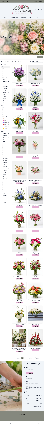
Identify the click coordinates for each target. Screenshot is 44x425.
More (38, 17)
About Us (36, 1)
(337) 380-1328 (5, 1)
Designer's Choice (14, 17)
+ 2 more (36, 384)
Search (40, 57)
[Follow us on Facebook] (22, 417)
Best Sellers (23, 17)
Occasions (31, 17)
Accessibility (37, 423)
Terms (29, 423)
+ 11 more (30, 388)
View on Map (30, 373)
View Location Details (37, 406)
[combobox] (37, 62)
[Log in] (39, 9)
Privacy (32, 423)
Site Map (41, 423)
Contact (40, 1)
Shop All (5, 17)
